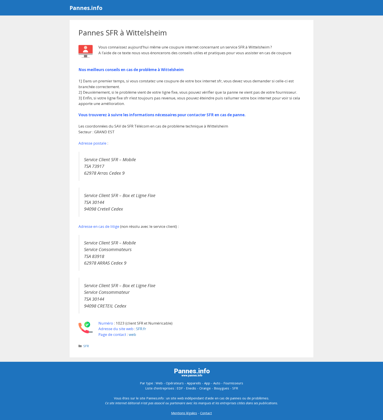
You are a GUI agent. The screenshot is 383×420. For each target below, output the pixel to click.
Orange (205, 388)
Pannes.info (86, 8)
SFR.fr (141, 328)
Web (159, 383)
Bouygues (221, 388)
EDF (180, 388)
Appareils (194, 383)
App (207, 383)
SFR (86, 346)
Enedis (191, 388)
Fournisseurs (233, 383)
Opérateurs (175, 383)
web (132, 334)
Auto (216, 383)
